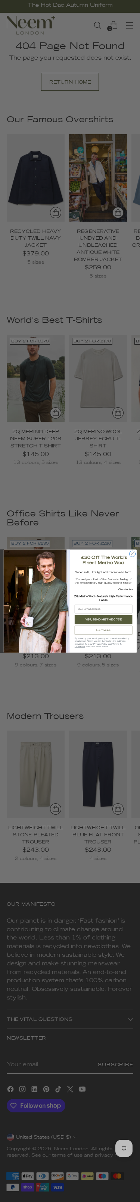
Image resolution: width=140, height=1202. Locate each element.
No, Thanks (103, 630)
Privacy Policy (100, 643)
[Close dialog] (132, 554)
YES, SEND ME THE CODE (103, 619)
